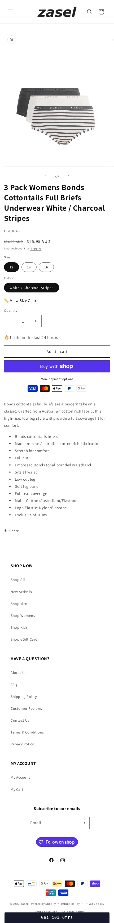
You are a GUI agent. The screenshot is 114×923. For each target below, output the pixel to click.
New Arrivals (21, 591)
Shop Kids (19, 627)
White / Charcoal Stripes (32, 287)
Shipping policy (73, 911)
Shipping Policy (24, 696)
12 (12, 267)
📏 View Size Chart (21, 300)
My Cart (17, 789)
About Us (19, 672)
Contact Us (20, 720)
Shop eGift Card (24, 639)
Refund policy (70, 904)
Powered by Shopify (42, 903)
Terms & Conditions (27, 732)
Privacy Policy (22, 744)
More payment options (57, 379)
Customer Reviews (26, 708)
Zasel (24, 903)
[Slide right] (68, 176)
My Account (20, 777)
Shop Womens (23, 615)
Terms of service (46, 911)
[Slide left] (45, 176)
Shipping (36, 248)
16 (46, 267)
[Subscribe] (83, 823)
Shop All (18, 579)
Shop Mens (20, 603)
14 (29, 267)
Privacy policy (94, 904)
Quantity (10, 310)
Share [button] (14, 530)
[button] (10, 12)
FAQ (14, 684)
